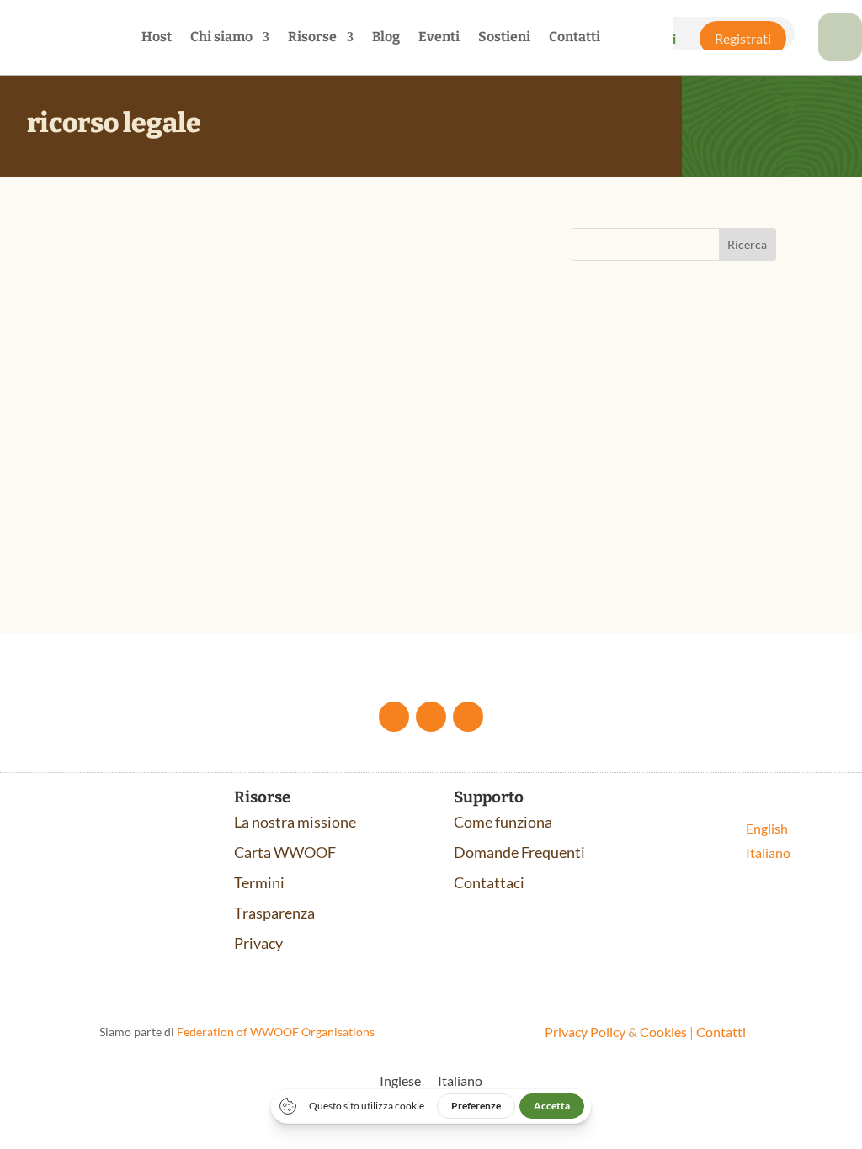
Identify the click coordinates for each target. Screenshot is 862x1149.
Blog (386, 38)
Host (156, 38)
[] (840, 55)
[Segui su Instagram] (468, 717)
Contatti (574, 38)
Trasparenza (274, 912)
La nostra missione (295, 822)
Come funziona (503, 822)
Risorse (312, 38)
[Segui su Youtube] (431, 717)
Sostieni (504, 38)
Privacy (258, 943)
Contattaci (489, 882)
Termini (259, 882)
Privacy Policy (585, 1032)
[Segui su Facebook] (394, 717)
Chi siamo (221, 38)
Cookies (663, 1032)
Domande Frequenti (519, 852)
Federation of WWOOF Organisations (276, 1032)
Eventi (439, 38)
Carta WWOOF (285, 852)
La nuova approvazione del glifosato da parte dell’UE (284, 393)
